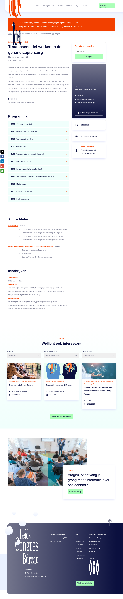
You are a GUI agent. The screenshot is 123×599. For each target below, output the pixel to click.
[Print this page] (2, 166)
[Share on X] (2, 152)
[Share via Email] (2, 171)
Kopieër (81, 302)
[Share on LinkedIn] (2, 161)
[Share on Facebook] (2, 156)
